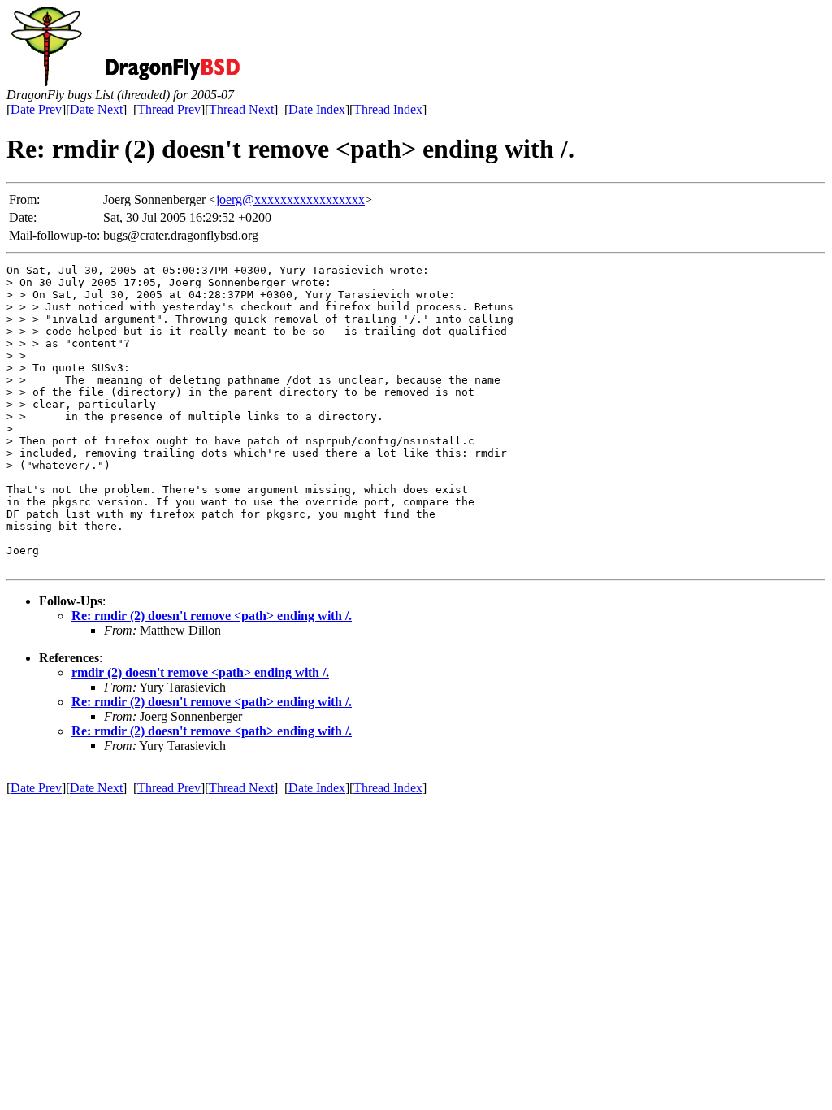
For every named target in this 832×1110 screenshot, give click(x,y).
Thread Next (241, 109)
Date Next (96, 109)
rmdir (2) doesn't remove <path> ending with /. (200, 672)
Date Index (316, 109)
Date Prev (36, 109)
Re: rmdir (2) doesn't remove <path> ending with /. (212, 615)
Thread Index (387, 109)
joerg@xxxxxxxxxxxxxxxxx (290, 199)
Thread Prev (169, 109)
